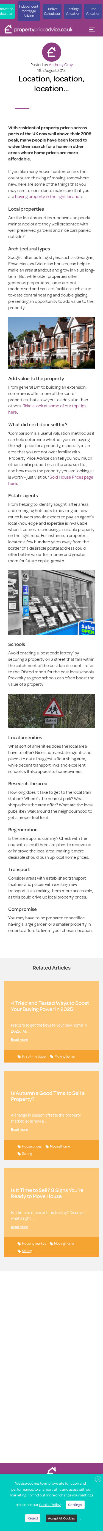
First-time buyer (34, 1056)
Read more (19, 1039)
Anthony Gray (61, 64)
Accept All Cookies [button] (61, 1518)
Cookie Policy (50, 1504)
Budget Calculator (52, 11)
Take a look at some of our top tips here (47, 408)
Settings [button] (75, 1504)
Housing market (34, 1243)
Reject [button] (32, 1518)
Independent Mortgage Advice (28, 11)
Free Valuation (93, 11)
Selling (27, 1153)
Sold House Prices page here (50, 480)
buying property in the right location (48, 196)
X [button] (98, 1479)
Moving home (65, 1056)
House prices (32, 1146)
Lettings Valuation (73, 11)
